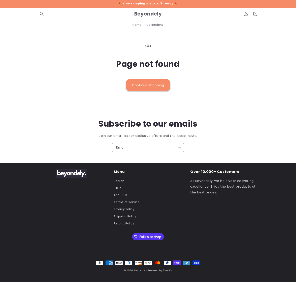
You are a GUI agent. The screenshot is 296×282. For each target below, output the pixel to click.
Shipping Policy (125, 216)
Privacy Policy (124, 209)
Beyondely (140, 270)
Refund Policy (124, 223)
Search (119, 181)
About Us (120, 195)
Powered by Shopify (160, 270)
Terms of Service (127, 202)
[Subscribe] (179, 147)
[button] (41, 13)
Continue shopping (148, 85)
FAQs (117, 188)
